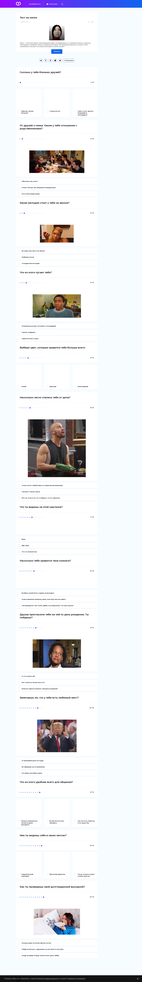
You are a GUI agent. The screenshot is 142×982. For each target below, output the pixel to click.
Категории (53, 4)
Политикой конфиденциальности (47, 978)
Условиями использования (76, 978)
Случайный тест (35, 4)
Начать (57, 51)
